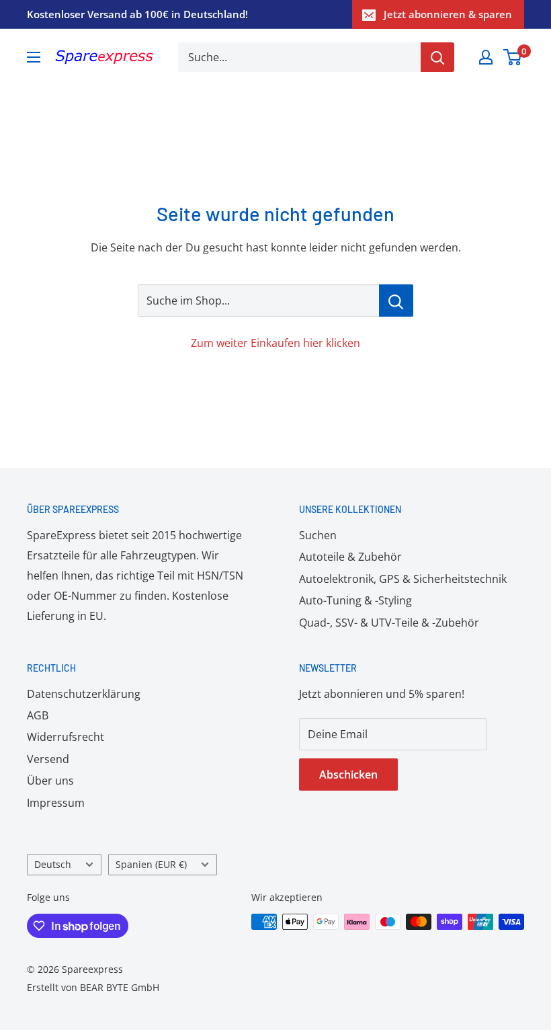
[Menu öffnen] (33, 57)
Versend (48, 759)
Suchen (318, 535)
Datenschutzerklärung (83, 693)
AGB (37, 715)
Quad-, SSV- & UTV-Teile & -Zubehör (389, 622)
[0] (513, 57)
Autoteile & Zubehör (350, 556)
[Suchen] (437, 57)
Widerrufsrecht (65, 736)
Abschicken (348, 774)
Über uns (50, 780)
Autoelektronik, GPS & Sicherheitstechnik (403, 578)
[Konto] (486, 57)
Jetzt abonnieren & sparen (448, 14)
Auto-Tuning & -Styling (355, 600)
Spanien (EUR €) (151, 864)
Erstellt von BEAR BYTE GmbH (93, 987)
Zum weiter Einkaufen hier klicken (275, 342)
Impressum (56, 802)
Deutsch (52, 864)
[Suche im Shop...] (396, 300)
